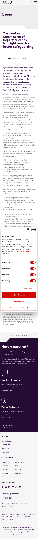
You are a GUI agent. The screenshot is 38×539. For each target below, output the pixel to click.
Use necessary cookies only (19, 308)
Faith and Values (7, 441)
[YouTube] (13, 487)
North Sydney (20, 462)
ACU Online (19, 473)
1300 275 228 (10, 428)
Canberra (5, 473)
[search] (31, 2)
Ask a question (8, 425)
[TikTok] (16, 487)
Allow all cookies (19, 295)
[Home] (10, 4)
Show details (27, 289)
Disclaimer (23, 503)
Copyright (14, 503)
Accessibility (5, 503)
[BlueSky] (20, 487)
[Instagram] (6, 487)
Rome (17, 466)
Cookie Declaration (21, 251)
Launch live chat (7, 391)
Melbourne (5, 477)
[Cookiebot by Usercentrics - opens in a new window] (27, 229)
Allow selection (19, 301)
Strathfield (18, 469)
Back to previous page (19, 335)
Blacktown (5, 466)
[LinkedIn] (9, 487)
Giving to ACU (6, 448)
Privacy (3, 506)
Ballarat (4, 462)
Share (23, 58)
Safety (10, 506)
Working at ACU (7, 445)
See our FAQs (6, 418)
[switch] (33, 268)
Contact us (5, 452)
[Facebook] (2, 487)
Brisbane (5, 469)
